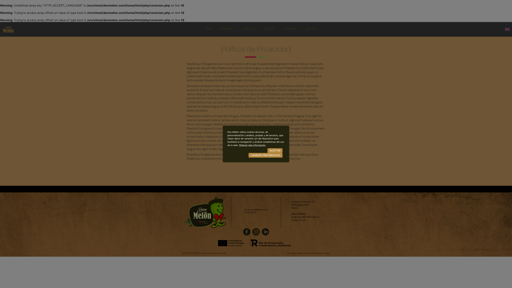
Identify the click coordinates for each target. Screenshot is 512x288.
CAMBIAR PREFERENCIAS (265, 155)
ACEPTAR (275, 150)
